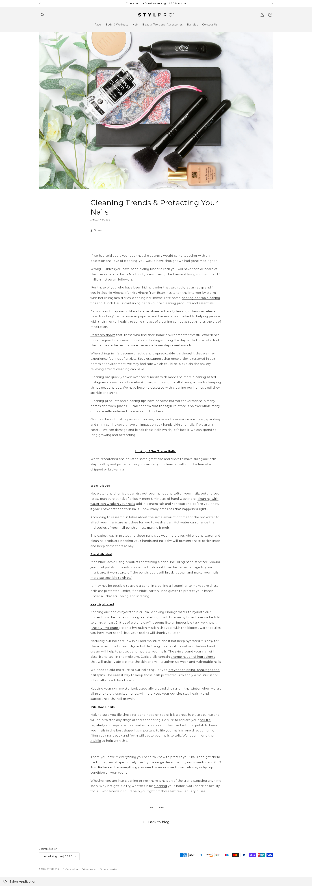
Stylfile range (154, 762)
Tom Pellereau (102, 767)
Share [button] (98, 230)
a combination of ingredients (193, 656)
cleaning (160, 786)
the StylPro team (105, 628)
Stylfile (95, 740)
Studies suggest (151, 358)
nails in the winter (187, 688)
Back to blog (159, 822)
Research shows (102, 335)
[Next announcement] (272, 3)
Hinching (106, 316)
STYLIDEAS (53, 869)
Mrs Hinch (136, 274)
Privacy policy (89, 869)
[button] (43, 15)
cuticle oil (169, 646)
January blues (194, 791)
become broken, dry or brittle (127, 646)
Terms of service (108, 869)
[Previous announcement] (40, 3)
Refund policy (70, 869)
